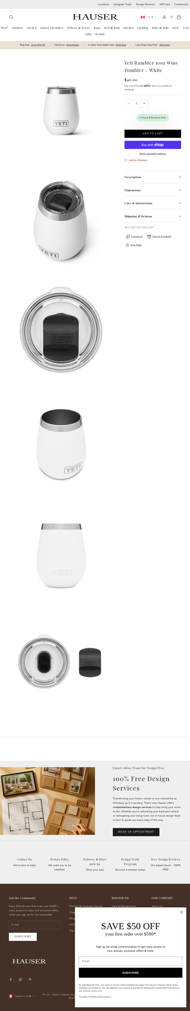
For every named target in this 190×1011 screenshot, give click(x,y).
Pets (186, 28)
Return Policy (59, 859)
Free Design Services (165, 859)
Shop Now (121, 45)
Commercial (181, 4)
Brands (100, 34)
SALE (175, 28)
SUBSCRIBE (130, 972)
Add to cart (152, 133)
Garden (32, 28)
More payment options (153, 153)
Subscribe (22, 936)
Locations (103, 4)
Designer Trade (123, 4)
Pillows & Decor (78, 28)
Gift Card (164, 4)
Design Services (145, 4)
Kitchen (129, 28)
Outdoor (17, 28)
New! (4, 28)
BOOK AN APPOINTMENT (136, 832)
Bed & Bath (112, 28)
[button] (136, 160)
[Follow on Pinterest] (30, 979)
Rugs (97, 28)
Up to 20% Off (38, 45)
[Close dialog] (181, 912)
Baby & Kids (160, 28)
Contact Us (24, 859)
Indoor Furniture (52, 28)
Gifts (88, 34)
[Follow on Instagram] (20, 979)
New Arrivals (72, 45)
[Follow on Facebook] (11, 979)
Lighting (142, 28)
